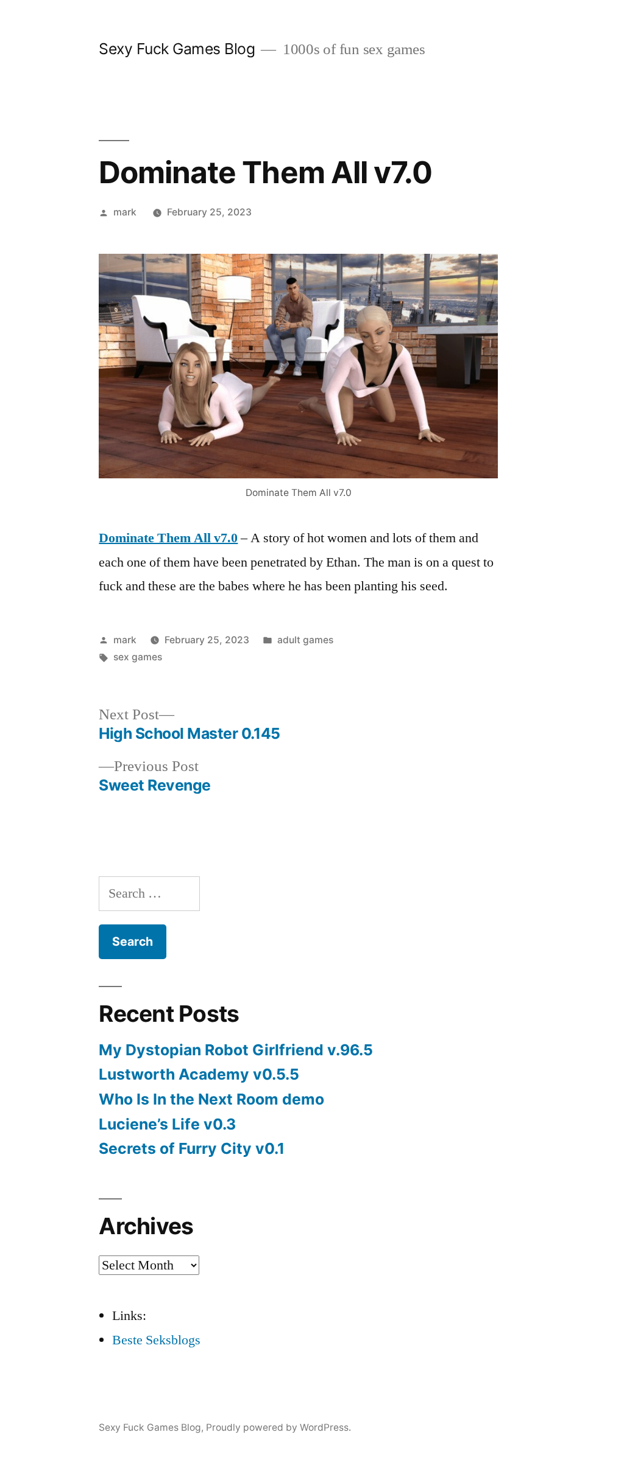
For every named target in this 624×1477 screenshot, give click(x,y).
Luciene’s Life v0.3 (167, 1124)
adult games (305, 640)
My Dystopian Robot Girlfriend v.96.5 (236, 1050)
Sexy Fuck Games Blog (177, 49)
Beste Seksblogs (156, 1340)
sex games (137, 657)
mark (124, 212)
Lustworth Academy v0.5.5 (199, 1074)
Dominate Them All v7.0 (168, 537)
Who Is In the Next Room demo (211, 1099)
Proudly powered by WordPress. (278, 1427)
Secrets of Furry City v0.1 (192, 1148)
